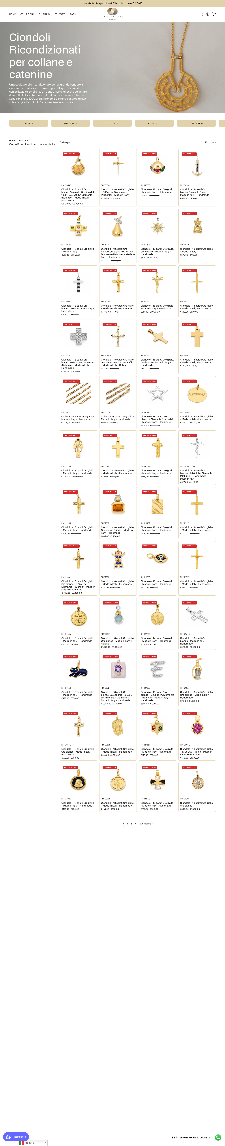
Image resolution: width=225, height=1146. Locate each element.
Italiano (29, 1142)
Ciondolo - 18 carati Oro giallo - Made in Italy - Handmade (117, 307)
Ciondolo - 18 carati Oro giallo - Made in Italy (77, 250)
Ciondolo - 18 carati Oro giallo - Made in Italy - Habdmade (157, 190)
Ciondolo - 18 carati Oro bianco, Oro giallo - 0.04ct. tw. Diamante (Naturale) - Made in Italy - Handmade (118, 252)
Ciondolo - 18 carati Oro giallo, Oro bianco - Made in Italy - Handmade (157, 251)
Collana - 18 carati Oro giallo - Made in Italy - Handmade (77, 418)
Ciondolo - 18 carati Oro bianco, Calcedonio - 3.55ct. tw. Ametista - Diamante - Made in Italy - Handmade (116, 696)
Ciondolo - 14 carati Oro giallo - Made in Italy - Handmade (157, 639)
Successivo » (146, 823)
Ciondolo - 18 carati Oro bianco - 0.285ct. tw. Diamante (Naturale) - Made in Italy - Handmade (157, 696)
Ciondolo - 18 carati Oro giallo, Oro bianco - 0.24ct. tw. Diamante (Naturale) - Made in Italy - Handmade (78, 585)
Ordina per (65, 142)
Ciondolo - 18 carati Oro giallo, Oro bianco (196, 804)
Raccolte (23, 140)
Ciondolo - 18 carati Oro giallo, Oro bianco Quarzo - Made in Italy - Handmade (117, 530)
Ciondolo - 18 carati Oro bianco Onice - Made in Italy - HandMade (77, 308)
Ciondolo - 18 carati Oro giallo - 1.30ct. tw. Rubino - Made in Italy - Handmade (196, 751)
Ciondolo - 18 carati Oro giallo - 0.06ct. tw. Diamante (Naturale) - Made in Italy (117, 192)
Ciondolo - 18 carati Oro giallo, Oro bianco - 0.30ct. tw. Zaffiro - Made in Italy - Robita (117, 362)
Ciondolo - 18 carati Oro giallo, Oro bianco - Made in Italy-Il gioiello (117, 641)
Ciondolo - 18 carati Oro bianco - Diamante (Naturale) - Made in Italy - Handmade (157, 419)
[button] (201, 14)
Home (12, 140)
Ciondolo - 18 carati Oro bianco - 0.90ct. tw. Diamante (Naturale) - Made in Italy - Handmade (77, 363)
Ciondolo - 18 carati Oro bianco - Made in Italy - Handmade (193, 641)
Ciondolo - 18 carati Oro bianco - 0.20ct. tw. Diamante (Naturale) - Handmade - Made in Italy (196, 474)
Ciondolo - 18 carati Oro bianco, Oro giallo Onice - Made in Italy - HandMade (194, 192)
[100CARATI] (112, 14)
